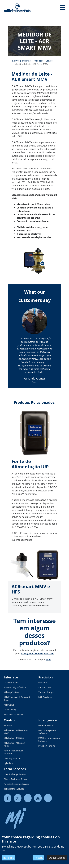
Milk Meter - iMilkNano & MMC (15, 732)
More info (8, 857)
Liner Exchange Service (15, 774)
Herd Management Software (47, 732)
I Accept (38, 857)
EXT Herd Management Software (49, 739)
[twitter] (18, 798)
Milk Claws (9, 704)
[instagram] (48, 798)
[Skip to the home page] (17, 7)
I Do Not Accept (57, 857)
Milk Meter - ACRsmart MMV (14, 744)
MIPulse (8, 725)
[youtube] (38, 798)
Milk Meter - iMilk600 (14, 738)
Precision (45, 677)
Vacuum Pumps (45, 692)
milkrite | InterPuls (21, 60)
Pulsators (42, 682)
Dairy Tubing (10, 709)
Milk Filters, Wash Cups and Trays (17, 698)
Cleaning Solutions (13, 758)
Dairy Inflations (11, 682)
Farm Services (15, 769)
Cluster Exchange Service (15, 779)
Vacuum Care (44, 687)
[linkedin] (28, 798)
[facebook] (7, 798)
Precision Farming (46, 745)
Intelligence (47, 720)
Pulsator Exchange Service (16, 783)
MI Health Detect (46, 725)
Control (49, 60)
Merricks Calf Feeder (13, 714)
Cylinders (8, 763)
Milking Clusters (11, 692)
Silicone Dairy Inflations (15, 687)
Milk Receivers (45, 697)
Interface (11, 677)
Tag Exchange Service (14, 788)
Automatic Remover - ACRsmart (14, 752)
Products (38, 60)
